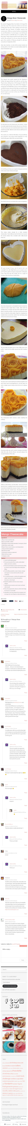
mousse (20, 1088)
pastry (18, 1091)
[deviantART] (11, 1008)
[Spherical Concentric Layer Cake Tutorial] (8, 1047)
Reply (25, 640)
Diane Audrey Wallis (10, 919)
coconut (16, 1073)
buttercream (10, 1066)
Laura (6, 784)
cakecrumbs (19, 20)
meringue (15, 1088)
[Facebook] (6, 1003)
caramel (4, 1068)
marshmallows (5, 1088)
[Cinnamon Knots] (20, 1023)
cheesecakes (9, 609)
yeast (22, 1095)
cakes (3, 609)
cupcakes (19, 1079)
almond (4, 1062)
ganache (9, 1086)
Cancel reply (23, 945)
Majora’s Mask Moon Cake (20, 614)
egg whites (20, 1081)
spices (11, 1093)
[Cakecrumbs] (14, 9)
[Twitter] (16, 1003)
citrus (12, 1073)
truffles (11, 1095)
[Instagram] (21, 1003)
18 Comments (23, 609)
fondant (8, 1083)
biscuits (20, 1063)
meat (10, 1088)
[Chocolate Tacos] (8, 1023)
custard (4, 1081)
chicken (21, 1068)
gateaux (15, 1086)
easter (16, 1081)
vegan (19, 1095)
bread (4, 1066)
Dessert (13, 20)
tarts (19, 1093)
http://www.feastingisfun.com (12, 909)
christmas (6, 1073)
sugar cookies (15, 1093)
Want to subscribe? (9, 976)
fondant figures (17, 1084)
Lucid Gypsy (8, 726)
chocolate (16, 1070)
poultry (21, 1091)
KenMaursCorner (18, 702)
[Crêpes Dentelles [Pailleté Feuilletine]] (20, 1035)
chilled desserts (7, 1071)
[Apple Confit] (8, 1035)
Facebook (5, 1113)
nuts (14, 1091)
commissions (6, 1076)
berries (8, 1063)
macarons (21, 1086)
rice (24, 1091)
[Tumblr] (11, 1003)
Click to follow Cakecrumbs (10, 986)
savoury (5, 1093)
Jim (6, 625)
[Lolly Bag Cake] (20, 1047)
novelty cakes (7, 1091)
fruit (13, 609)
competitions (13, 1076)
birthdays (14, 1063)
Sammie (7, 898)
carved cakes (10, 1068)
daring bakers (10, 1081)
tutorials (16, 1095)
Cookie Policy (7, 1120)
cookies (13, 1079)
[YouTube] (16, 1008)
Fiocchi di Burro (9, 824)
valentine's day (4, 611)
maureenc (7, 661)
